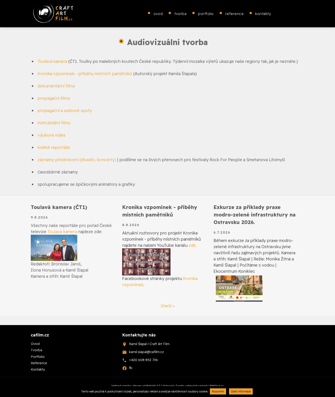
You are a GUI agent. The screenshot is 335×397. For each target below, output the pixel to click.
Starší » (168, 305)
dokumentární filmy (56, 86)
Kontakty (263, 13)
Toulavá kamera (52, 61)
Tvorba (180, 13)
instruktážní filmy (54, 122)
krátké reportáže (54, 147)
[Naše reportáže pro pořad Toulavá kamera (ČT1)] (54, 247)
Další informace (241, 391)
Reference (234, 13)
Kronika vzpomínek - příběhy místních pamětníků (85, 73)
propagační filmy (54, 98)
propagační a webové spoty (65, 110)
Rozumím (218, 391)
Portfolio (206, 13)
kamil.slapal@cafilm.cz (146, 352)
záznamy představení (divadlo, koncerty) (77, 159)
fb (130, 368)
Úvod (158, 13)
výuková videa (51, 135)
